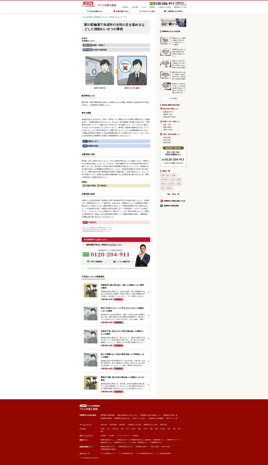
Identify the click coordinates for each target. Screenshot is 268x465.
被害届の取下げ (168, 112)
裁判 (163, 184)
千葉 (122, 429)
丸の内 (133, 429)
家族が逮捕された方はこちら (127, 415)
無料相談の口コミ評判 (180, 7)
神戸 (179, 429)
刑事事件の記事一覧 (170, 415)
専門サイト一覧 (171, 418)
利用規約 (135, 435)
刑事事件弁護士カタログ (107, 446)
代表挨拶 (103, 435)
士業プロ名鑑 (165, 446)
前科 (179, 179)
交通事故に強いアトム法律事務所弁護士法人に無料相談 (134, 440)
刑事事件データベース (173, 440)
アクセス (143, 7)
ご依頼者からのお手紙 (164, 7)
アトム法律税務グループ (107, 453)
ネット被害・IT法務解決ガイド (138, 442)
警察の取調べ (167, 127)
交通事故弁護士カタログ (125, 446)
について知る (148, 11)
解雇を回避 (167, 142)
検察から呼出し (168, 130)
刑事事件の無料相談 (107, 415)
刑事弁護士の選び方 (170, 117)
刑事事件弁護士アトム (107, 440)
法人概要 (111, 435)
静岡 (156, 429)
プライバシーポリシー (123, 435)
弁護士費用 (135, 7)
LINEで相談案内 (96, 261)
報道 (179, 184)
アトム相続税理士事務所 (163, 453)
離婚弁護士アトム (105, 442)
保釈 (174, 175)
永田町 (102, 429)
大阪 (174, 429)
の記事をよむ (96, 11)
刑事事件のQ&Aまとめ (122, 418)
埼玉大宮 (115, 429)
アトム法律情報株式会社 (125, 453)
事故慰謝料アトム (158, 440)
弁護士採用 (163, 424)
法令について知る (139, 418)
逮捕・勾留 (167, 124)
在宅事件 (165, 179)
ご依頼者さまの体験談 (156, 418)
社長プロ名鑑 (155, 446)
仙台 (108, 429)
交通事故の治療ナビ (142, 446)
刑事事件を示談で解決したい (150, 415)
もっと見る (173, 98)
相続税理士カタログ (120, 442)
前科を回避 (167, 137)
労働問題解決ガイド (156, 442)
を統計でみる (122, 11)
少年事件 (171, 184)
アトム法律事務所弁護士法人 (144, 453)
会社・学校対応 (167, 188)
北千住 (145, 429)
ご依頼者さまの (175, 11)
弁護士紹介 (125, 7)
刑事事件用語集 (105, 418)
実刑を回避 (167, 140)
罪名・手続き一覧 (173, 194)
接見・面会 (165, 175)
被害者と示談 (167, 114)
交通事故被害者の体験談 (107, 449)
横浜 (151, 429)
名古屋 (163, 429)
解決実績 (152, 7)
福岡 (101, 431)
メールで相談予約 (123, 261)
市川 (127, 429)
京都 (168, 429)
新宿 (139, 429)
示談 (172, 179)
